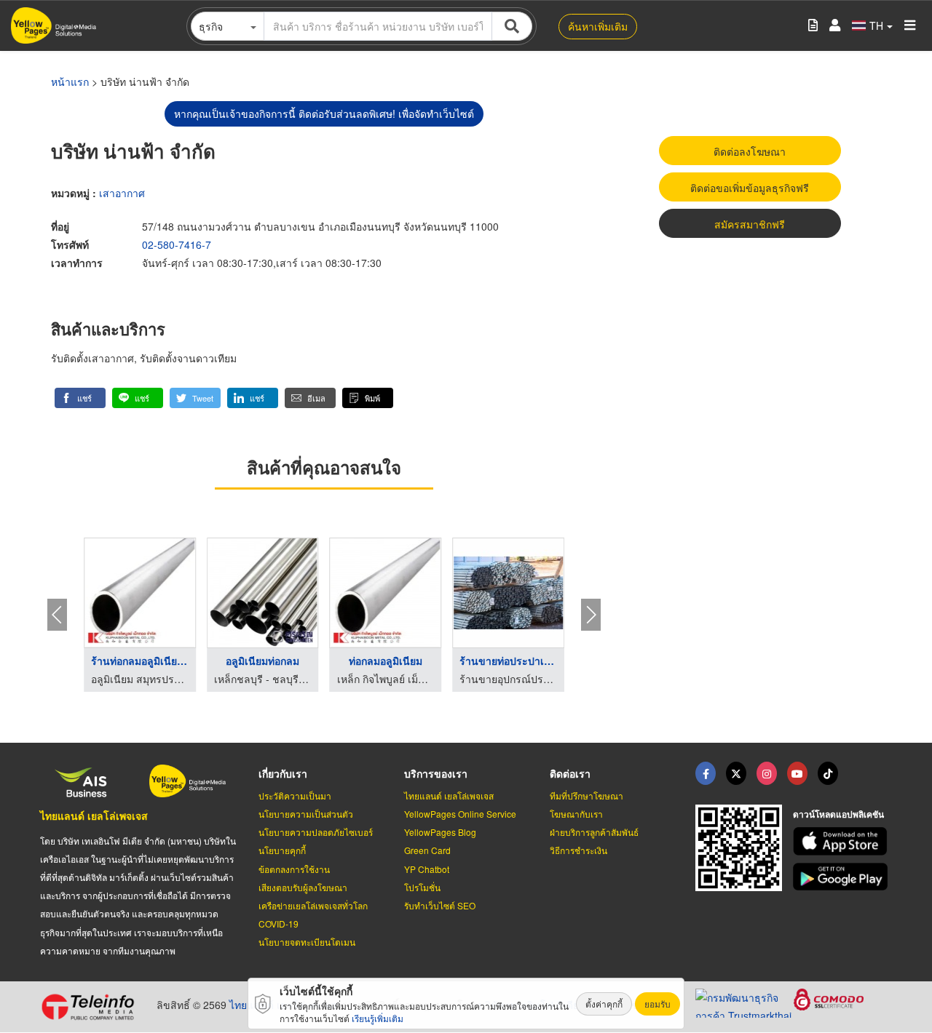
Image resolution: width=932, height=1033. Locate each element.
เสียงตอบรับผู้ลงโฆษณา (302, 887)
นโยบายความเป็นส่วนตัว (305, 813)
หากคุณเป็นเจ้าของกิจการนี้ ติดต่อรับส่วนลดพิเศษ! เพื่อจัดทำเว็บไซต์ (324, 113)
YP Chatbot (426, 869)
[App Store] (842, 841)
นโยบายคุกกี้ (282, 850)
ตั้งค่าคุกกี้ (604, 1003)
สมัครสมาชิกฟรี (749, 224)
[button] (80, 398)
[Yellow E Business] (705, 773)
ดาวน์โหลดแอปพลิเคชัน (838, 814)
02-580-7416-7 (176, 244)
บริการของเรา (435, 773)
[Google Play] (842, 877)
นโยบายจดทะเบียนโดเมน (306, 942)
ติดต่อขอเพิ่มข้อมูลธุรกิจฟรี (749, 187)
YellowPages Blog (440, 832)
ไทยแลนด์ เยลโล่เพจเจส (94, 815)
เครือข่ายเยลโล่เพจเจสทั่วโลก (313, 905)
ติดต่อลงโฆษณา (750, 151)
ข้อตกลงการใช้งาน (294, 869)
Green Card (427, 850)
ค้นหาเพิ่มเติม (598, 26)
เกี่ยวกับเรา (282, 773)
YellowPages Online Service (460, 813)
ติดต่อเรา (570, 773)
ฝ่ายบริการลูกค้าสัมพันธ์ (594, 832)
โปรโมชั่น (422, 887)
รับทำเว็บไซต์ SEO (439, 905)
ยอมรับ (657, 1003)
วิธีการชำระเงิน (578, 850)
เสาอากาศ (122, 193)
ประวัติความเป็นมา (294, 795)
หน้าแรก (70, 81)
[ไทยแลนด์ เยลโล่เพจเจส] (736, 773)
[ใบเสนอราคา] (813, 26)
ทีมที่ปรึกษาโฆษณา (586, 795)
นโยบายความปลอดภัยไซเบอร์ (315, 832)
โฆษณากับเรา (576, 813)
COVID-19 (278, 923)
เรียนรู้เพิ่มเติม (377, 1018)
